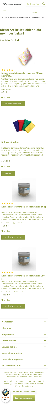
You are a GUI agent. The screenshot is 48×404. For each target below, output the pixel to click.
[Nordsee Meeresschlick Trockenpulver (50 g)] (24, 190)
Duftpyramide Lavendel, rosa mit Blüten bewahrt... (22, 74)
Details (8, 173)
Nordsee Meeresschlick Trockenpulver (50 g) (23, 206)
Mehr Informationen (24, 386)
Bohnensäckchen (10, 142)
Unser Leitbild (39, 372)
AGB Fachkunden (10, 372)
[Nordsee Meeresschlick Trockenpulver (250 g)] (24, 259)
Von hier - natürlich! (13, 375)
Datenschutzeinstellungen (24, 391)
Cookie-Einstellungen (25, 372)
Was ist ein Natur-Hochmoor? (32, 375)
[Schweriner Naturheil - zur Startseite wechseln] (12, 3)
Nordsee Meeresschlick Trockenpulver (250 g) (23, 277)
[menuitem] (43, 11)
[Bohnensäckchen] (24, 125)
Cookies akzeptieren (24, 398)
